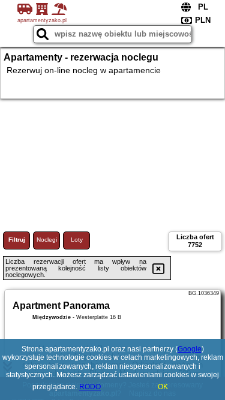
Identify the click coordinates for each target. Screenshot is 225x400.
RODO (90, 387)
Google (190, 349)
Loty (77, 239)
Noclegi (47, 239)
